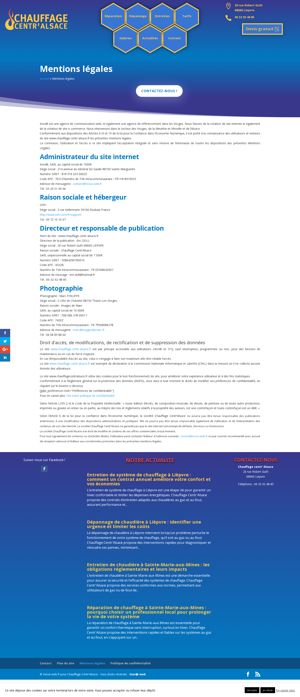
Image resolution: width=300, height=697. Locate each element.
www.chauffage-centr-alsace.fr (71, 349)
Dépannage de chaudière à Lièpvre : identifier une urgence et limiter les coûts (144, 524)
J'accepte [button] (252, 690)
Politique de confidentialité (130, 663)
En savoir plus (285, 690)
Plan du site (65, 663)
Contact (46, 663)
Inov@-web (138, 674)
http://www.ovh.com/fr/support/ (61, 215)
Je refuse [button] (268, 690)
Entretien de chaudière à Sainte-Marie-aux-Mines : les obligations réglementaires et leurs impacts (148, 566)
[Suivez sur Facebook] (44, 469)
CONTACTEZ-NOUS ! (159, 91)
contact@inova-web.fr (87, 184)
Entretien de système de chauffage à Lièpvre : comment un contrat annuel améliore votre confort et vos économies (149, 479)
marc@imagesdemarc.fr (88, 330)
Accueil (44, 78)
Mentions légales (92, 663)
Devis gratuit (260, 29)
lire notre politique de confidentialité (91, 396)
